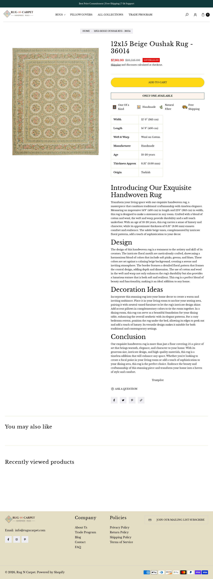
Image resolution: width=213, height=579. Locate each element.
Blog (78, 537)
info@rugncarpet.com (29, 530)
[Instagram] (16, 539)
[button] (61, 14)
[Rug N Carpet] (18, 14)
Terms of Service (121, 542)
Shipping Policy (120, 537)
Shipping (116, 64)
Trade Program (85, 532)
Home (86, 31)
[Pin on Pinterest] (132, 400)
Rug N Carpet (25, 572)
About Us (81, 527)
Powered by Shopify (51, 572)
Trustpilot (158, 380)
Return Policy (119, 532)
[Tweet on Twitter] (123, 400)
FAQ (78, 547)
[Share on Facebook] (114, 400)
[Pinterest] (25, 539)
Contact (80, 542)
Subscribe (197, 519)
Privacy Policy (119, 527)
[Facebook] (8, 539)
